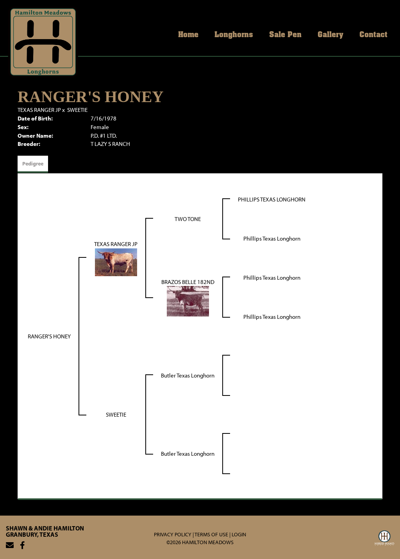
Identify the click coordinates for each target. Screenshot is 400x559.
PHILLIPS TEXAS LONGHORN (271, 199)
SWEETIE (77, 109)
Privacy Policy (172, 534)
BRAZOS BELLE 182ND (187, 282)
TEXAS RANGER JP (39, 109)
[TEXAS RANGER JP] (116, 261)
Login (239, 534)
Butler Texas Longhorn (187, 375)
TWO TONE (188, 219)
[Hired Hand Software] (384, 539)
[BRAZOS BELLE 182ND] (188, 300)
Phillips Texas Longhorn (271, 238)
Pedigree (32, 163)
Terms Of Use (211, 534)
